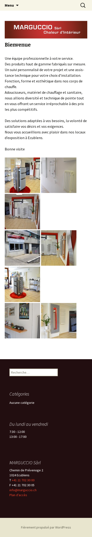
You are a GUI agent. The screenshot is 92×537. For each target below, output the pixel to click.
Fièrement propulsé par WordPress (46, 527)
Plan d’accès (18, 495)
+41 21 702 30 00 (23, 480)
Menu (9, 5)
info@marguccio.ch (23, 490)
